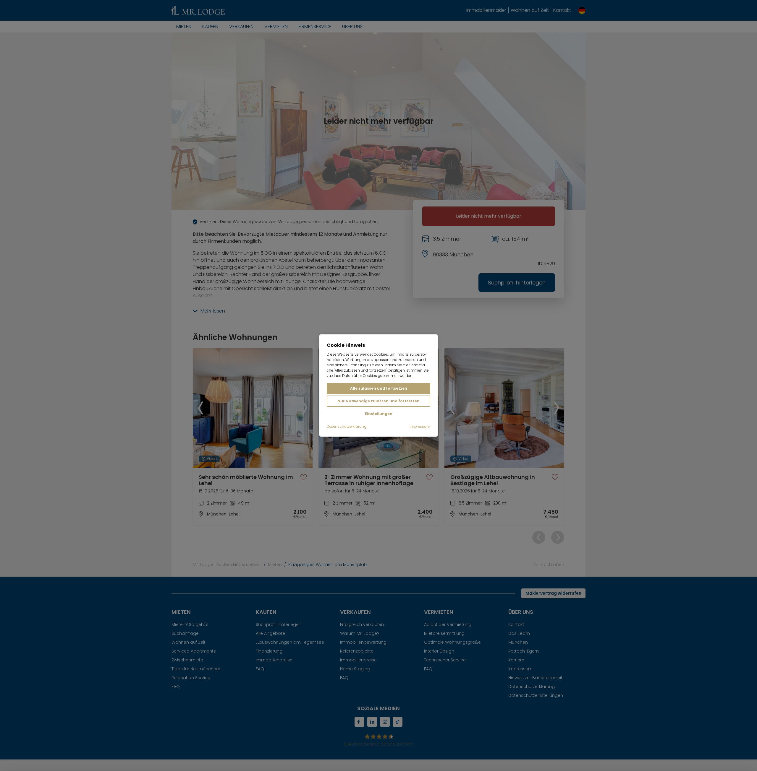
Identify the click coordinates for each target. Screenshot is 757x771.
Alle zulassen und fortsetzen (378, 388)
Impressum (420, 426)
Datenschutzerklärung (347, 426)
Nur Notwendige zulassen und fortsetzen (378, 401)
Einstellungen (378, 413)
